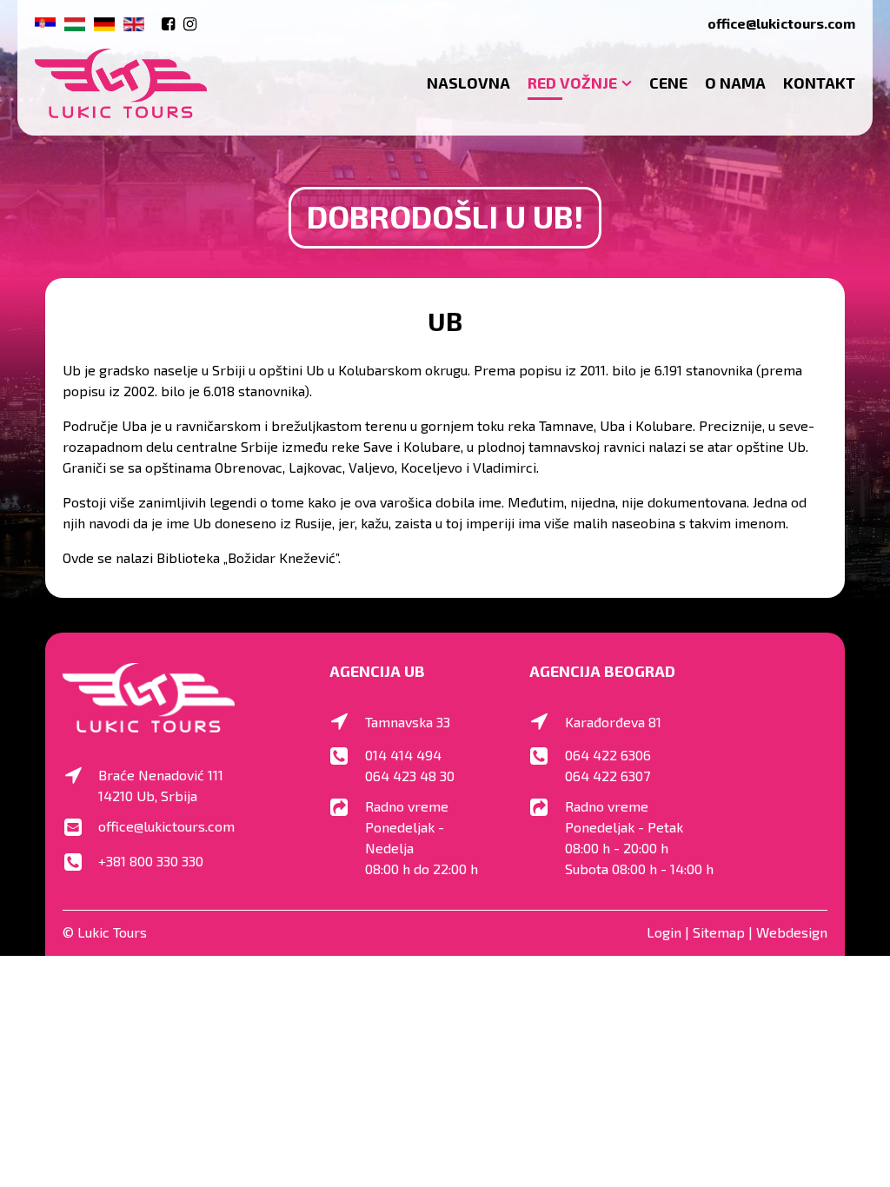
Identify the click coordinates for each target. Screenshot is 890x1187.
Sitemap (719, 932)
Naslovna (468, 82)
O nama (735, 82)
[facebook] (168, 23)
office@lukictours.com (781, 23)
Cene (668, 82)
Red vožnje (572, 82)
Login (664, 932)
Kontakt (819, 82)
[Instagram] (189, 23)
